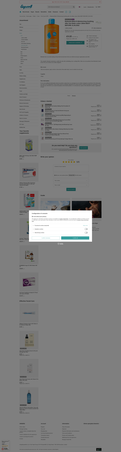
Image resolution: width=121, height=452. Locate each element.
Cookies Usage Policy (63, 218)
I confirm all (75, 238)
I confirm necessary (45, 238)
